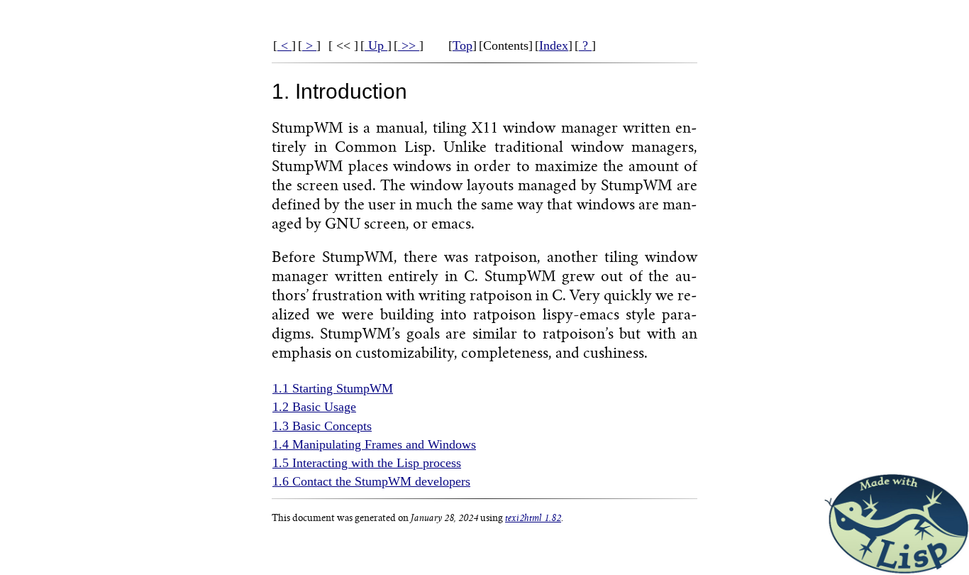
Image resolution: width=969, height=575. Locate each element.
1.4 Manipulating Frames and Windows (374, 444)
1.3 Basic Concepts (322, 426)
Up (376, 45)
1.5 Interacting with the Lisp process (366, 463)
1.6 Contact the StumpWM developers (371, 481)
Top (462, 45)
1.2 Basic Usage (314, 407)
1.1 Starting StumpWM (332, 388)
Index (553, 45)
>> (408, 45)
